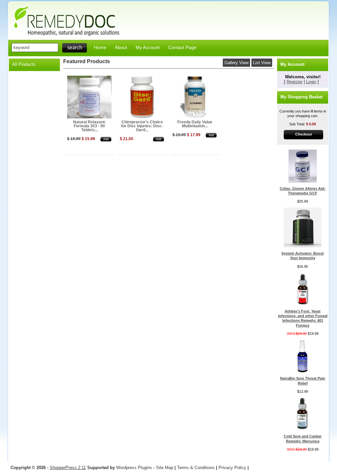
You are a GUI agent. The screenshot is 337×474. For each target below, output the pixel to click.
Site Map (164, 467)
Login (311, 81)
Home (100, 47)
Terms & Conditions (196, 467)
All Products (24, 64)
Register (294, 81)
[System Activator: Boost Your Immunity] (303, 246)
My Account (148, 47)
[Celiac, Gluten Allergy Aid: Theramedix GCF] (302, 181)
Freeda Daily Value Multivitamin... (194, 124)
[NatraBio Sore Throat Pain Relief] (302, 371)
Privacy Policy (232, 467)
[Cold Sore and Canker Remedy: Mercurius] (302, 429)
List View (262, 62)
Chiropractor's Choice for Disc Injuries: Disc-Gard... (142, 126)
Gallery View (236, 62)
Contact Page (182, 47)
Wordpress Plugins (134, 467)
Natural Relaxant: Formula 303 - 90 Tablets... (89, 126)
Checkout (303, 134)
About (121, 47)
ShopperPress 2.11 (68, 467)
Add (106, 139)
